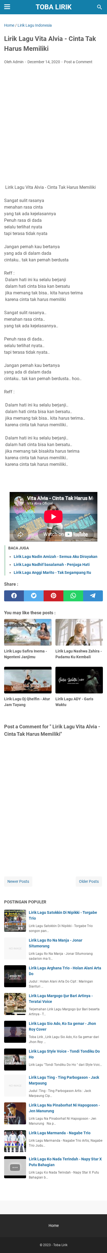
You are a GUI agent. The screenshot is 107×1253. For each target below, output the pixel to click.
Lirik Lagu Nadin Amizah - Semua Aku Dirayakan (55, 556)
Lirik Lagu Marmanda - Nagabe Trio (60, 1133)
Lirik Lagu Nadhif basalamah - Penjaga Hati (52, 564)
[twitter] (34, 595)
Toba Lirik (54, 7)
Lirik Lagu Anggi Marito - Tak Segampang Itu (52, 572)
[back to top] (96, 1240)
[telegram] (93, 595)
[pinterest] (53, 595)
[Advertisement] (53, 125)
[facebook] (14, 595)
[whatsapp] (73, 595)
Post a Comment (78, 62)
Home (54, 1225)
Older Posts (89, 881)
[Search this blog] (99, 7)
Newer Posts (18, 881)
